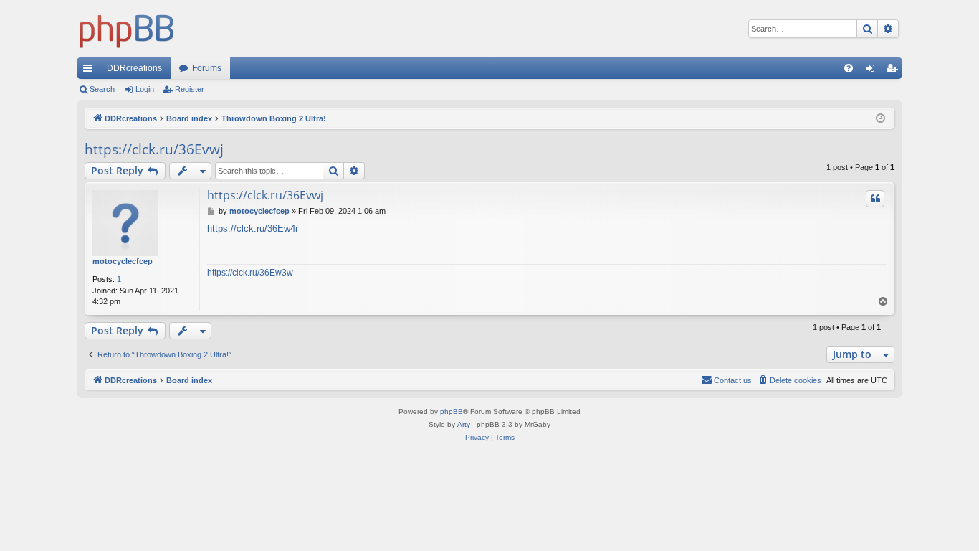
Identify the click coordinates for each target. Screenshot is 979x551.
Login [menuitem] (873, 71)
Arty (463, 424)
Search (102, 89)
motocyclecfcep (122, 261)
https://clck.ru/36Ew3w (250, 273)
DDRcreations (134, 68)
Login (144, 89)
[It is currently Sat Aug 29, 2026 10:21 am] (880, 118)
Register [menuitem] (894, 71)
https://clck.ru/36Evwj (154, 149)
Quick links (90, 71)
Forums (206, 68)
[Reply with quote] (875, 198)
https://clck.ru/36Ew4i (252, 228)
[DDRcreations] (127, 28)
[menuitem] (848, 68)
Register (189, 89)
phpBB (451, 411)
